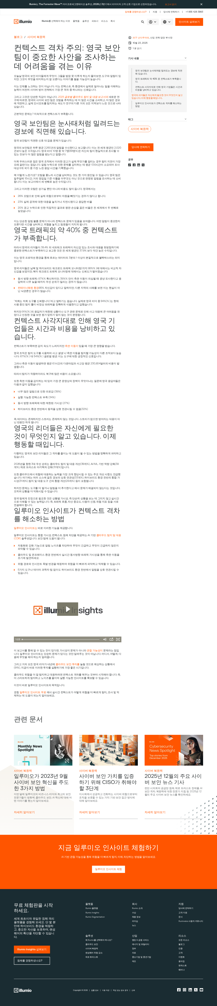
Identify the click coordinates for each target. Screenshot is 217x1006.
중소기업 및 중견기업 (141, 957)
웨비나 (182, 970)
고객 (181, 953)
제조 (134, 961)
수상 (134, 912)
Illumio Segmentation (95, 917)
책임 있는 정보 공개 (120, 990)
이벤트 (182, 957)
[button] (143, 22)
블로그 (18, 37)
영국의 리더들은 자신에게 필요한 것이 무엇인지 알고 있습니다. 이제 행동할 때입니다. (157, 96)
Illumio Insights (92, 912)
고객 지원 (183, 912)
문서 (181, 917)
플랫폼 (76, 21)
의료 (134, 953)
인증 (181, 948)
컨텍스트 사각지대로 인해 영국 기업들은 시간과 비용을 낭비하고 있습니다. (158, 88)
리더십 (135, 921)
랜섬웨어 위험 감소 (94, 953)
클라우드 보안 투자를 (68, 664)
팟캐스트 (183, 965)
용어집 (182, 961)
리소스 (104, 21)
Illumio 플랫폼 (91, 908)
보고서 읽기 (170, 4)
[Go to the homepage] (23, 22)
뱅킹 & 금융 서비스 (140, 940)
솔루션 (85, 21)
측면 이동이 (71, 346)
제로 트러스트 (91, 957)
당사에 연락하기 (171, 11)
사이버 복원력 (36, 37)
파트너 (95, 21)
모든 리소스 (184, 940)
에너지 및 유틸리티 (140, 944)
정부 (134, 948)
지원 (155, 11)
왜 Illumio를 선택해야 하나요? (98, 940)
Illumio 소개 (137, 908)
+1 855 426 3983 (194, 11)
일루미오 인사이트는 (25, 528)
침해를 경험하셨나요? (135, 11)
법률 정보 (94, 990)
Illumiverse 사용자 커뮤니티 (191, 921)
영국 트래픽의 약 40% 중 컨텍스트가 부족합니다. (158, 80)
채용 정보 (136, 917)
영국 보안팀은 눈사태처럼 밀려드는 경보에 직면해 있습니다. (158, 72)
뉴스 (134, 925)
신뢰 (133, 990)
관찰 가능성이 (95, 650)
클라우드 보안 (91, 944)
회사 (113, 21)
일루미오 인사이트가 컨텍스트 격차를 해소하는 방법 (158, 105)
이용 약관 (105, 990)
